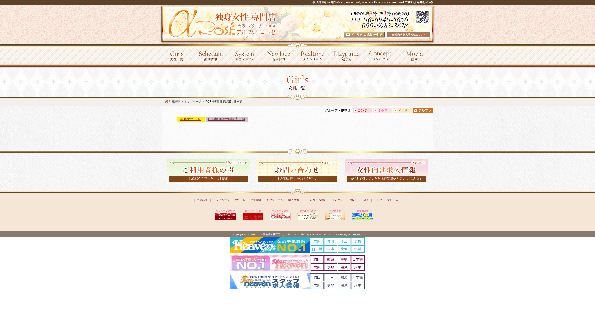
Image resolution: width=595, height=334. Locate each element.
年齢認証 (202, 200)
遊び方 (354, 200)
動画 (366, 200)
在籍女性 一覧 (190, 119)
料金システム (275, 200)
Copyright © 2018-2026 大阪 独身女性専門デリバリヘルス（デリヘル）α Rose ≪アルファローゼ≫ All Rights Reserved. (297, 234)
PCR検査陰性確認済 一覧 (226, 119)
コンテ (362, 110)
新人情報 (293, 200)
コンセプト (338, 200)
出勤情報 (256, 200)
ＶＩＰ (403, 110)
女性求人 (392, 200)
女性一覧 (240, 200)
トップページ (221, 200)
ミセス (383, 110)
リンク (378, 200)
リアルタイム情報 (315, 200)
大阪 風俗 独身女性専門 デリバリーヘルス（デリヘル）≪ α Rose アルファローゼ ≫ (355, 2)
